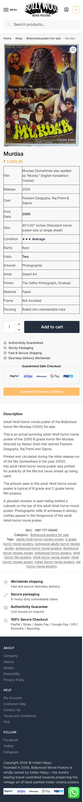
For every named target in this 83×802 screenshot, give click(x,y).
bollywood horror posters (53, 553)
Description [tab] (13, 414)
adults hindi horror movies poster (40, 539)
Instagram (11, 752)
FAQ (6, 722)
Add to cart (52, 326)
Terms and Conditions (19, 716)
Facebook (10, 740)
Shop (18, 38)
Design (8, 668)
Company (10, 656)
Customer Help (14, 704)
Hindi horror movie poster (51, 557)
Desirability (11, 674)
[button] (76, 10)
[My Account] (66, 10)
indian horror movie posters (54, 562)
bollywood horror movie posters (39, 548)
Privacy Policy (14, 680)
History (8, 662)
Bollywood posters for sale (44, 38)
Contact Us (11, 710)
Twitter (8, 746)
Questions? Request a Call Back (41, 391)
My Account (12, 698)
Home (7, 38)
